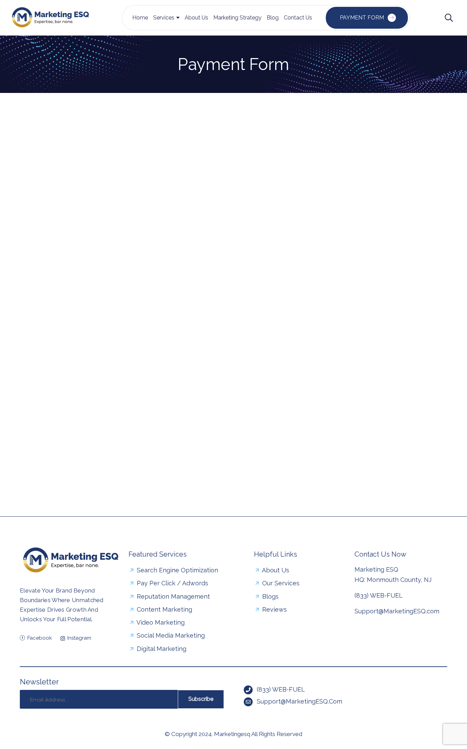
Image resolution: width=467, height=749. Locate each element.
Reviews (274, 609)
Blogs (270, 596)
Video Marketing (160, 622)
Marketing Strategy (237, 17)
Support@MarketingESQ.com (397, 611)
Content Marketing (163, 609)
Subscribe (200, 699)
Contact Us (298, 17)
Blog (273, 17)
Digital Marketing (160, 648)
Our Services (280, 583)
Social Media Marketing (170, 635)
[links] (50, 18)
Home (140, 17)
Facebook (39, 638)
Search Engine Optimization (176, 570)
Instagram (79, 638)
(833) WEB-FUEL (379, 595)
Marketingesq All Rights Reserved (258, 734)
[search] (449, 17)
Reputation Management (172, 596)
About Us (196, 17)
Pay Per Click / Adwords (171, 583)
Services (163, 17)
